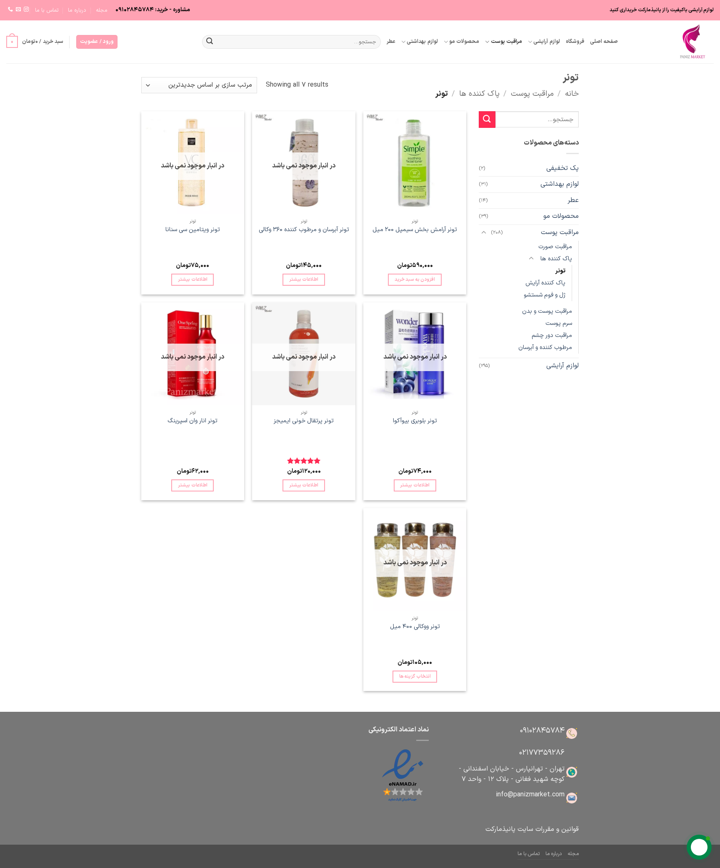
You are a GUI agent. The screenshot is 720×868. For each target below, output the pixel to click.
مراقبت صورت (555, 246)
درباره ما (77, 10)
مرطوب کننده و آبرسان (545, 347)
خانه (572, 94)
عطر (391, 41)
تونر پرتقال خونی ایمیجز (304, 421)
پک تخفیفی (562, 168)
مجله (102, 10)
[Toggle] (484, 233)
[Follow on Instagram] (26, 9)
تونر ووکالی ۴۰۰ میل (415, 627)
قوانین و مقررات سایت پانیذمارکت (532, 829)
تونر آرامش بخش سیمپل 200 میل (414, 230)
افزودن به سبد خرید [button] (415, 279)
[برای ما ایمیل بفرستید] (18, 9)
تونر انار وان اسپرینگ (193, 421)
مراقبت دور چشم (552, 335)
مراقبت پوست (506, 41)
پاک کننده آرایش (545, 283)
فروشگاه (575, 41)
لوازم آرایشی (546, 41)
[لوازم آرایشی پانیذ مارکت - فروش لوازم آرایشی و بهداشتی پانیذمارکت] (672, 41)
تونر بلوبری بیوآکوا (415, 421)
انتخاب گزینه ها (415, 676)
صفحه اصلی (604, 41)
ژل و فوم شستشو (544, 295)
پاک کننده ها (479, 94)
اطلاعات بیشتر (303, 279)
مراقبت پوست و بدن (547, 311)
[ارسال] (209, 42)
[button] (97, 42)
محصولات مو (464, 41)
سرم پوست (558, 323)
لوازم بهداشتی (422, 41)
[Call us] (10, 9)
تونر (560, 271)
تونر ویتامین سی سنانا (192, 230)
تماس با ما (47, 10)
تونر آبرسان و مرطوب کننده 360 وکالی (304, 230)
